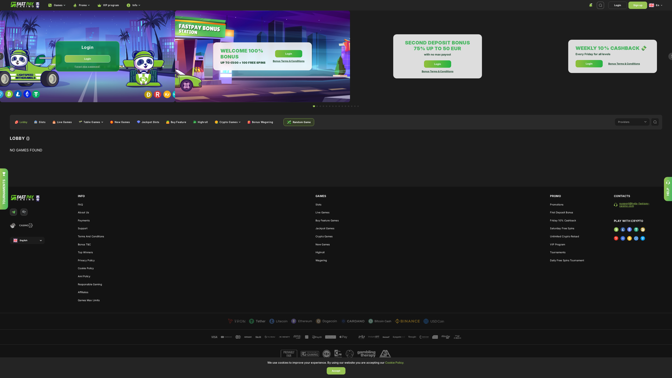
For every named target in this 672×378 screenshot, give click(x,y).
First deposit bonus (561, 212)
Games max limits (89, 300)
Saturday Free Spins (562, 228)
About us (83, 212)
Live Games (322, 212)
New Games (323, 244)
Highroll (320, 252)
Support (83, 228)
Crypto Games (324, 236)
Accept (336, 370)
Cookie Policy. (394, 362)
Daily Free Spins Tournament (567, 260)
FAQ (80, 204)
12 (348, 106)
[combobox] (56, 5)
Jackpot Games (325, 228)
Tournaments (557, 252)
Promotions (556, 204)
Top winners (85, 252)
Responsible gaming (90, 284)
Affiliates (83, 292)
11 (345, 106)
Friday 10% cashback (563, 220)
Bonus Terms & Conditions (288, 60)
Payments (84, 220)
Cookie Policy (86, 268)
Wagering (321, 260)
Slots (318, 204)
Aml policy (84, 276)
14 (354, 106)
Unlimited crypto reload (564, 236)
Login (617, 5)
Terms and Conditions (91, 236)
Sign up (637, 5)
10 (342, 106)
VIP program (111, 5)
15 (358, 106)
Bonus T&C (84, 244)
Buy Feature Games (327, 220)
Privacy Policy (86, 260)
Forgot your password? (87, 66)
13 (351, 106)
